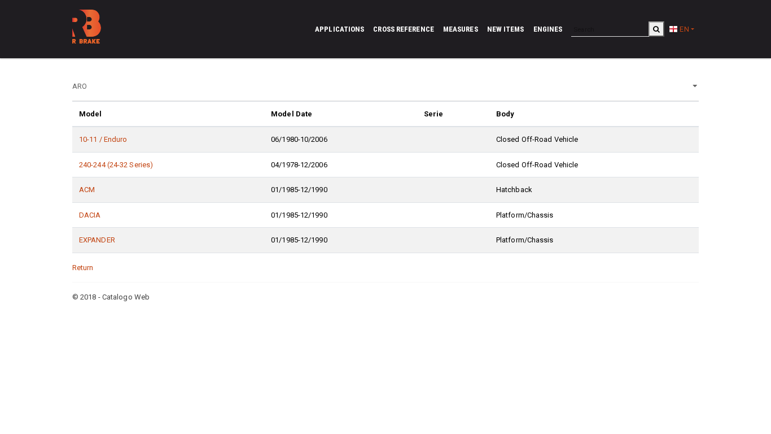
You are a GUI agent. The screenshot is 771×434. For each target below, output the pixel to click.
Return (83, 267)
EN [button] (683, 29)
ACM (87, 189)
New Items (505, 29)
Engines (548, 29)
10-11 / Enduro (103, 139)
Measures (460, 29)
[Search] (656, 29)
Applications (339, 29)
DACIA (90, 215)
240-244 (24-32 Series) (116, 164)
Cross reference (403, 29)
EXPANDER (97, 240)
